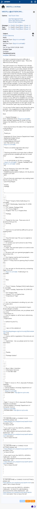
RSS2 (32, 501)
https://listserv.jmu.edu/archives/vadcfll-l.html (18, 421)
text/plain (6, 55)
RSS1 (27, 501)
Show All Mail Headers (15, 22)
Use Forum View (14, 15)
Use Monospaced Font (16, 19)
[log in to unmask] (19, 39)
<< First (11, 25)
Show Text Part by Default (17, 20)
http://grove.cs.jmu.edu (22, 392)
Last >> (27, 25)
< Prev (17, 25)
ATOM (22, 501)
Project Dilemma (8, 35)
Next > (22, 25)
